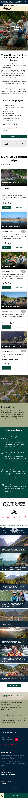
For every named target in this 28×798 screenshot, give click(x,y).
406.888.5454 (13, 93)
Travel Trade (21, 763)
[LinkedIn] (15, 744)
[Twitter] (5, 744)
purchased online (10, 444)
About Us (3, 761)
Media (2, 765)
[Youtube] (12, 744)
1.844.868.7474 (4, 734)
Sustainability (19, 761)
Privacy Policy (12, 787)
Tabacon (3, 783)
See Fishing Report (10, 477)
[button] (14, 696)
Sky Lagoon (4, 779)
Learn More (18, 207)
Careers (14, 763)
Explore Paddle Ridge (6, 421)
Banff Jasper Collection (8, 774)
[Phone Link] (2, 796)
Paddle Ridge (22, 444)
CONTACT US (11, 734)
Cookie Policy (17, 2)
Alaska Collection (6, 772)
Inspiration (10, 761)
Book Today (14, 136)
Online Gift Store (5, 763)
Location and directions (12, 463)
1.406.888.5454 (9, 120)
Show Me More (14, 685)
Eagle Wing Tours (6, 781)
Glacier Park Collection (8, 776)
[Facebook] (2, 744)
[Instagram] (8, 744)
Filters (5, 164)
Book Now (6, 207)
